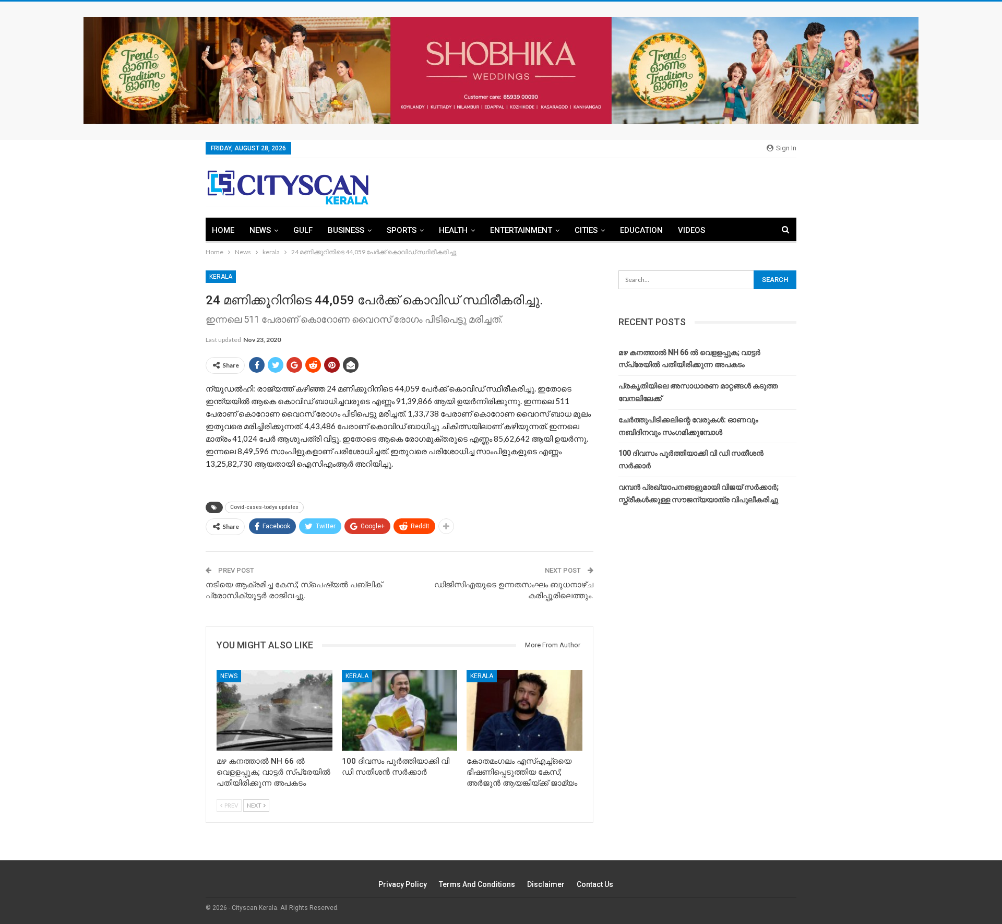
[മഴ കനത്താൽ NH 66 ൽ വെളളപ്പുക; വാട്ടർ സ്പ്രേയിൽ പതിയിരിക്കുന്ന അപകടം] (274, 710)
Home (223, 230)
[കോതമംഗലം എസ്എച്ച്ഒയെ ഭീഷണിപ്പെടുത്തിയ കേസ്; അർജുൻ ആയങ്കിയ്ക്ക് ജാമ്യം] (524, 710)
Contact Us (595, 884)
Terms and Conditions (477, 884)
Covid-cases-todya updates (264, 507)
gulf (303, 230)
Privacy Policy (402, 884)
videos (691, 230)
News (260, 230)
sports (401, 230)
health (453, 230)
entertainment (521, 230)
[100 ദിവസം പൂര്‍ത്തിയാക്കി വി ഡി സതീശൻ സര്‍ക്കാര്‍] (400, 710)
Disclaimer (546, 884)
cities (586, 230)
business (346, 230)
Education (641, 230)
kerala (220, 276)
